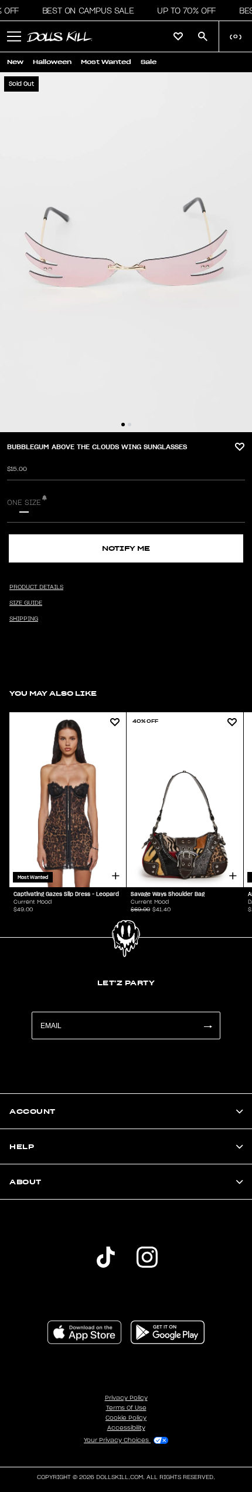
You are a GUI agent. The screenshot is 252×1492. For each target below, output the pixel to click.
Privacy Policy (126, 1398)
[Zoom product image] (126, 252)
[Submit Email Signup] (207, 1025)
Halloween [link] (52, 62)
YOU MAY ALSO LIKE (53, 693)
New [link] (15, 62)
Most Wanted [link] (106, 62)
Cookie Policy (126, 1418)
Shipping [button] (23, 619)
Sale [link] (148, 62)
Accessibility (126, 1428)
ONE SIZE (24, 502)
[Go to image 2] (129, 424)
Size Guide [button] (25, 603)
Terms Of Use (126, 1408)
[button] (84, 10)
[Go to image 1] (123, 424)
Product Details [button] (36, 587)
